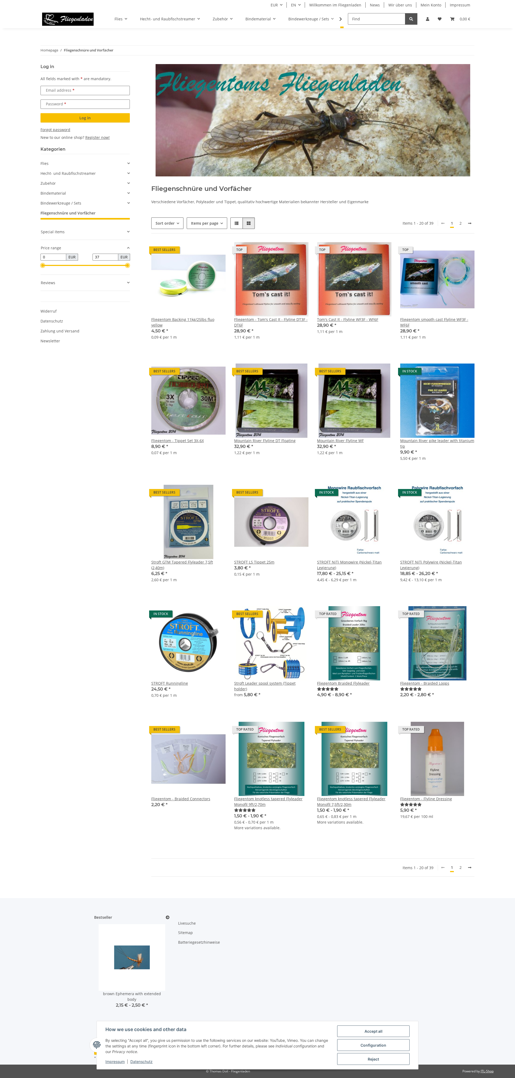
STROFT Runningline (169, 683)
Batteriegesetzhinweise (199, 942)
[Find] (411, 19)
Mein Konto (431, 5)
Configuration (373, 1045)
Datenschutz (141, 1061)
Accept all (373, 1031)
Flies (45, 163)
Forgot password (55, 129)
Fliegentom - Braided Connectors (180, 798)
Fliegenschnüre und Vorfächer (68, 213)
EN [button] (293, 5)
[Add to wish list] (216, 251)
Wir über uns (400, 5)
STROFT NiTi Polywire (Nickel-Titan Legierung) (431, 565)
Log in (85, 117)
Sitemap (185, 932)
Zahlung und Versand (60, 331)
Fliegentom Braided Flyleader (343, 683)
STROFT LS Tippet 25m (254, 562)
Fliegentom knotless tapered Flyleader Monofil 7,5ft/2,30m (351, 801)
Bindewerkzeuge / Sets (61, 203)
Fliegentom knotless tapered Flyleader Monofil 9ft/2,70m (268, 801)
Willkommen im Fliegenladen (335, 5)
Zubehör (48, 183)
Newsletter (50, 340)
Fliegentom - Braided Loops (424, 683)
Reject (373, 1059)
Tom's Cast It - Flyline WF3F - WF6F (347, 319)
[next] (469, 223)
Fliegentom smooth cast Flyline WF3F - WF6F (434, 322)
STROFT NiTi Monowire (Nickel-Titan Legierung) (349, 565)
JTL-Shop (487, 1071)
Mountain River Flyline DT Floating (265, 440)
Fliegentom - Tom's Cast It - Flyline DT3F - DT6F (271, 322)
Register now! (97, 137)
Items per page (204, 223)
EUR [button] (274, 5)
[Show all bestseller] (168, 917)
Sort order (165, 223)
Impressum (115, 1061)
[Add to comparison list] (202, 251)
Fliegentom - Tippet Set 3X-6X (177, 440)
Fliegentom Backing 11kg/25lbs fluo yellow (182, 322)
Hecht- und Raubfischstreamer (68, 173)
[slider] (42, 265)
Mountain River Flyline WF (340, 440)
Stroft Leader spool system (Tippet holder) (265, 686)
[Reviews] (328, 688)
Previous (107, 978)
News (375, 5)
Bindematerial (53, 193)
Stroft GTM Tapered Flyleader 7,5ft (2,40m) (182, 565)
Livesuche (187, 923)
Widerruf (49, 311)
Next (156, 978)
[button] (427, 19)
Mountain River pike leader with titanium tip (437, 443)
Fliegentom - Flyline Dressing (426, 798)
